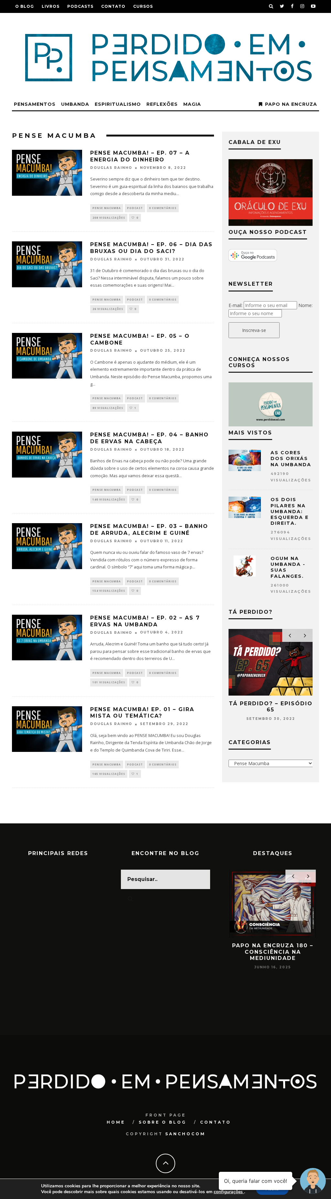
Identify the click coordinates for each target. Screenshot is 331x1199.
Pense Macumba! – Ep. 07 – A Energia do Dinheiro (140, 156)
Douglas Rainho (111, 168)
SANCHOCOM (185, 1133)
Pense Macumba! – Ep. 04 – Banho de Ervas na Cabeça (149, 438)
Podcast (135, 208)
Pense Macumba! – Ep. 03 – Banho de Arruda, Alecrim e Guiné (149, 529)
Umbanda (75, 104)
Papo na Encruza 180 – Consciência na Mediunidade (272, 951)
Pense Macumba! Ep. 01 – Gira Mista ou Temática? (142, 712)
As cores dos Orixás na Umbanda (291, 458)
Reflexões (162, 104)
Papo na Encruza (291, 104)
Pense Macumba (106, 208)
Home (116, 1122)
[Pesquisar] (271, 6)
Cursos (143, 6)
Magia (192, 104)
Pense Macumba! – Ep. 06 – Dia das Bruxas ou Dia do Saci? (151, 247)
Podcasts (80, 6)
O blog (24, 6)
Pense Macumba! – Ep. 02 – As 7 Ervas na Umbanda (145, 621)
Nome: (305, 305)
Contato (113, 6)
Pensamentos (35, 104)
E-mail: (235, 305)
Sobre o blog (163, 1122)
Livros (50, 6)
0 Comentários (162, 208)
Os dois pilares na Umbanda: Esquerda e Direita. (290, 511)
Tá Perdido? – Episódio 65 (271, 706)
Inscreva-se (254, 330)
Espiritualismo (118, 104)
